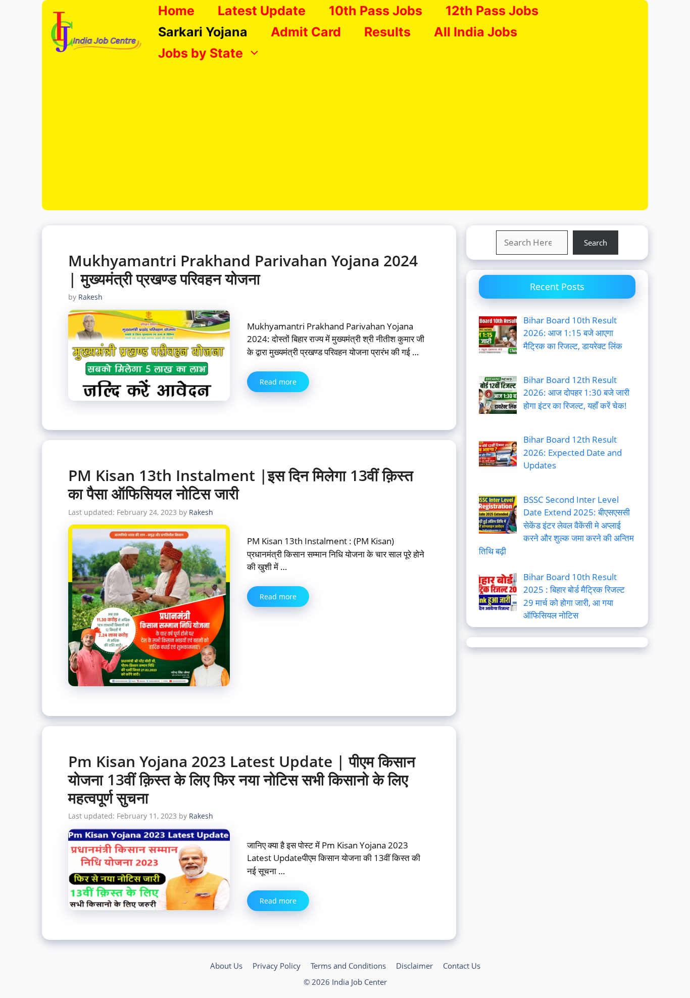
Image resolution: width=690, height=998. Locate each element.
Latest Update (262, 10)
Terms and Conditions (348, 966)
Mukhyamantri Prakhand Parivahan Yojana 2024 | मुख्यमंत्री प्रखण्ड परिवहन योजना (243, 269)
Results (387, 31)
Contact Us (461, 966)
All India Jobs (475, 31)
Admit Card (306, 31)
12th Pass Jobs (492, 10)
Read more (278, 382)
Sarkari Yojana (203, 31)
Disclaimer (414, 966)
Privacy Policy (277, 966)
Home (176, 10)
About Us (226, 966)
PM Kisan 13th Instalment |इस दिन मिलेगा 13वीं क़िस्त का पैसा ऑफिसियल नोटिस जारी (240, 484)
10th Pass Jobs (375, 10)
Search (595, 242)
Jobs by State (200, 53)
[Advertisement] (345, 139)
